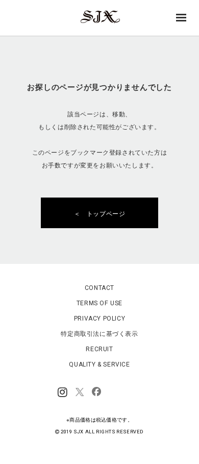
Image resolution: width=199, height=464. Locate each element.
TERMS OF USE (99, 303)
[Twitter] (80, 392)
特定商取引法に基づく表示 (99, 333)
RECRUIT (99, 349)
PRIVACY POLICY (99, 318)
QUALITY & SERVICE (99, 364)
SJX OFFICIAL (96, 23)
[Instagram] (62, 392)
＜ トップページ (103, 213)
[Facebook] (96, 392)
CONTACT (99, 287)
